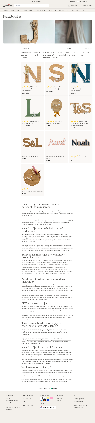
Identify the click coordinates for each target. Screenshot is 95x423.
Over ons (74, 10)
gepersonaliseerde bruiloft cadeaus (38, 340)
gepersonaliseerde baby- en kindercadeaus (43, 247)
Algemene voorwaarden (13, 407)
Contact (84, 10)
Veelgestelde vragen (12, 400)
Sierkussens (15, 10)
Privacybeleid (9, 409)
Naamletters (27, 10)
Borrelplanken (40, 10)
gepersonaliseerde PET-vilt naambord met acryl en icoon (53, 315)
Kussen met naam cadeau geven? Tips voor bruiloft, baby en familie (81, 405)
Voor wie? (63, 10)
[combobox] (31, 5)
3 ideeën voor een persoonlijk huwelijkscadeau (79, 399)
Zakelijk (59, 400)
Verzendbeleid (10, 403)
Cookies (8, 412)
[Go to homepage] (7, 5)
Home (6, 10)
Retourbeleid (9, 405)
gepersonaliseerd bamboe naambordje (56, 271)
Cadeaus (51, 10)
